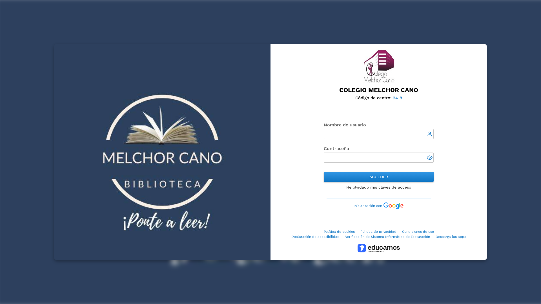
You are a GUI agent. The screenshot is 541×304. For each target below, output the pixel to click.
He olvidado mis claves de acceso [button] (378, 187)
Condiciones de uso (418, 232)
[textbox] (379, 134)
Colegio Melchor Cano (378, 89)
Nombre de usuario (345, 125)
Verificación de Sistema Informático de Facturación (387, 237)
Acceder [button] (378, 177)
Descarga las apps (451, 237)
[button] (430, 158)
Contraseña (336, 148)
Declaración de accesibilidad (315, 237)
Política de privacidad (378, 232)
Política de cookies (339, 232)
